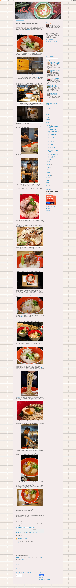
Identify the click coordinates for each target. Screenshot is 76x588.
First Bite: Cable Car (51, 137)
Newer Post (17, 557)
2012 (48, 183)
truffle (26, 344)
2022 (48, 116)
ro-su (25, 532)
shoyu (28, 532)
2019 (48, 120)
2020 (48, 119)
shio (27, 532)
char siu (23, 420)
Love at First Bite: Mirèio (51, 147)
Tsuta (22, 34)
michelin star (41, 531)
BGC (21, 531)
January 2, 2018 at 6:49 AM (24, 538)
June (49, 167)
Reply (18, 542)
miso (16, 532)
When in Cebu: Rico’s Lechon (54, 78)
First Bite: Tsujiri (50, 157)
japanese (37, 531)
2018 (48, 122)
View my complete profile (50, 39)
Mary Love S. (48, 208)
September (50, 162)
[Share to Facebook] (35, 529)
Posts (18, 574)
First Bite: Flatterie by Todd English (53, 154)
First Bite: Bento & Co (51, 141)
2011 (48, 185)
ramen (28, 29)
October (49, 161)
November (49, 159)
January (49, 175)
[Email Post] (31, 529)
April (49, 170)
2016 (48, 177)
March (49, 172)
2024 (48, 112)
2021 (48, 117)
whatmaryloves (35, 532)
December (49, 125)
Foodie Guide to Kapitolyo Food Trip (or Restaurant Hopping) (55, 63)
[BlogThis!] (33, 529)
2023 (48, 114)
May (49, 169)
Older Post (42, 557)
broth (25, 365)
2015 (48, 179)
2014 (48, 180)
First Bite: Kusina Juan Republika (52, 142)
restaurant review (22, 532)
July (49, 166)
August (49, 164)
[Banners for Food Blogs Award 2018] (21, 566)
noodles (18, 82)
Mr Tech (19, 538)
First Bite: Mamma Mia (51, 156)
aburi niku (19, 531)
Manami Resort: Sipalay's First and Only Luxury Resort (54, 86)
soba (30, 532)
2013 (48, 182)
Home (30, 557)
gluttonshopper (34, 531)
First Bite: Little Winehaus (52, 134)
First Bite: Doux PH (50, 135)
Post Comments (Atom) (23, 559)
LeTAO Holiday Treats (51, 149)
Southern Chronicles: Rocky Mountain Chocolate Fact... (53, 151)
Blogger (39, 581)
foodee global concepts (28, 531)
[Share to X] (34, 529)
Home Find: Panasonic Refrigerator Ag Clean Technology (53, 94)
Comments (19, 576)
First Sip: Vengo (50, 144)
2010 (48, 187)
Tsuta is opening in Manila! (52, 153)
